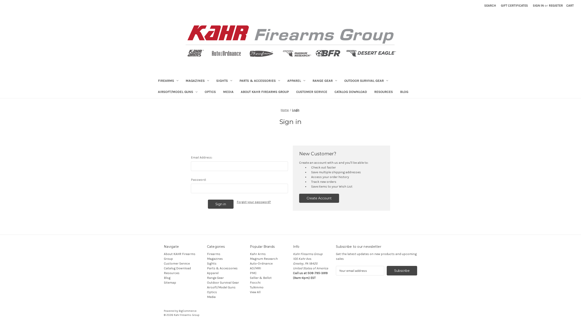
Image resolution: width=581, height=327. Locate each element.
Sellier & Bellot (261, 278)
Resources (383, 92)
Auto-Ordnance (261, 263)
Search (490, 5)
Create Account (319, 198)
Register (556, 5)
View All (255, 292)
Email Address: (201, 157)
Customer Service (311, 92)
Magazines (195, 81)
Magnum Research (264, 259)
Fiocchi (255, 283)
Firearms (166, 81)
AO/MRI (255, 268)
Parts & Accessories (257, 81)
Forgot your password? (254, 202)
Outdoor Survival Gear (364, 81)
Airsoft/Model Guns (175, 92)
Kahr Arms (258, 254)
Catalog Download (351, 92)
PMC (253, 273)
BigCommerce (188, 310)
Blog (404, 92)
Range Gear (323, 81)
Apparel (294, 81)
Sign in (538, 5)
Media (228, 92)
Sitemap (170, 283)
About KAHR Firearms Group (265, 92)
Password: (198, 180)
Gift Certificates (514, 5)
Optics (210, 92)
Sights (222, 81)
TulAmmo (256, 287)
